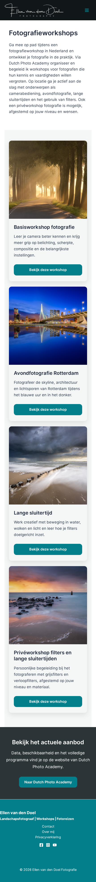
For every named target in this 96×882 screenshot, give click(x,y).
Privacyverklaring (48, 837)
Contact (48, 826)
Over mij (48, 832)
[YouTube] (55, 845)
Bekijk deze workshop (48, 269)
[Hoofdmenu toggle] (87, 10)
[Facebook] (41, 845)
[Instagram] (48, 845)
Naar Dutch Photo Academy (48, 782)
